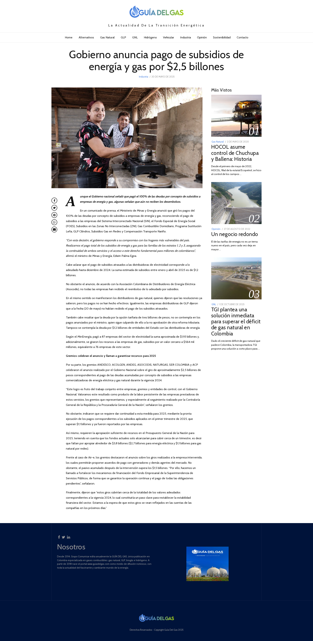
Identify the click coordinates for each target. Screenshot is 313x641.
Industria (185, 37)
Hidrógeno (150, 37)
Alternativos (86, 37)
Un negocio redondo (234, 234)
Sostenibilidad (222, 37)
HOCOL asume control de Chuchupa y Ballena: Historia (235, 153)
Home (68, 37)
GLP (123, 37)
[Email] (54, 229)
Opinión (202, 37)
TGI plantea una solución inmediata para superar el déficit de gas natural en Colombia (236, 321)
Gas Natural (107, 37)
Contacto (242, 37)
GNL (135, 37)
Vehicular (168, 37)
